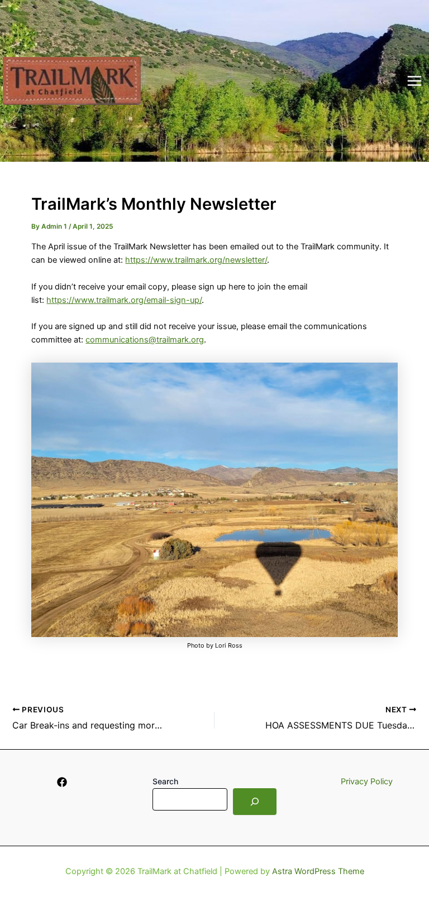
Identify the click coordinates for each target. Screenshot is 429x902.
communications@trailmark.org (144, 340)
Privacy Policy (367, 781)
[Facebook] (62, 782)
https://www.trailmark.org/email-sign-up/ (124, 300)
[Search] (255, 801)
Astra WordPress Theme (318, 871)
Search (165, 781)
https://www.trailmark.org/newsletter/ (196, 260)
